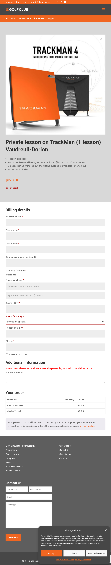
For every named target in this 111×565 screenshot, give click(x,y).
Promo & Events (14, 466)
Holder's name (15, 372)
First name (12, 230)
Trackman (11, 450)
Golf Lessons (12, 454)
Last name (12, 243)
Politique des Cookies (65, 560)
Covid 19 (63, 450)
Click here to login (43, 18)
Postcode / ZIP (14, 327)
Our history (65, 454)
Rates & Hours (13, 470)
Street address (15, 280)
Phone (10, 341)
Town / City (13, 303)
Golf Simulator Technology (20, 445)
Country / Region (16, 270)
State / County (15, 316)
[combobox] (55, 322)
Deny (74, 553)
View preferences (96, 553)
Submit (13, 537)
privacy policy (87, 426)
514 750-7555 (46, 2)
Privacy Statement (83, 560)
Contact (64, 458)
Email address (14, 216)
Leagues (10, 458)
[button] (105, 530)
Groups (10, 462)
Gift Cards (65, 445)
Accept (51, 553)
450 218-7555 (23, 2)
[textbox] (55, 322)
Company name (21, 257)
